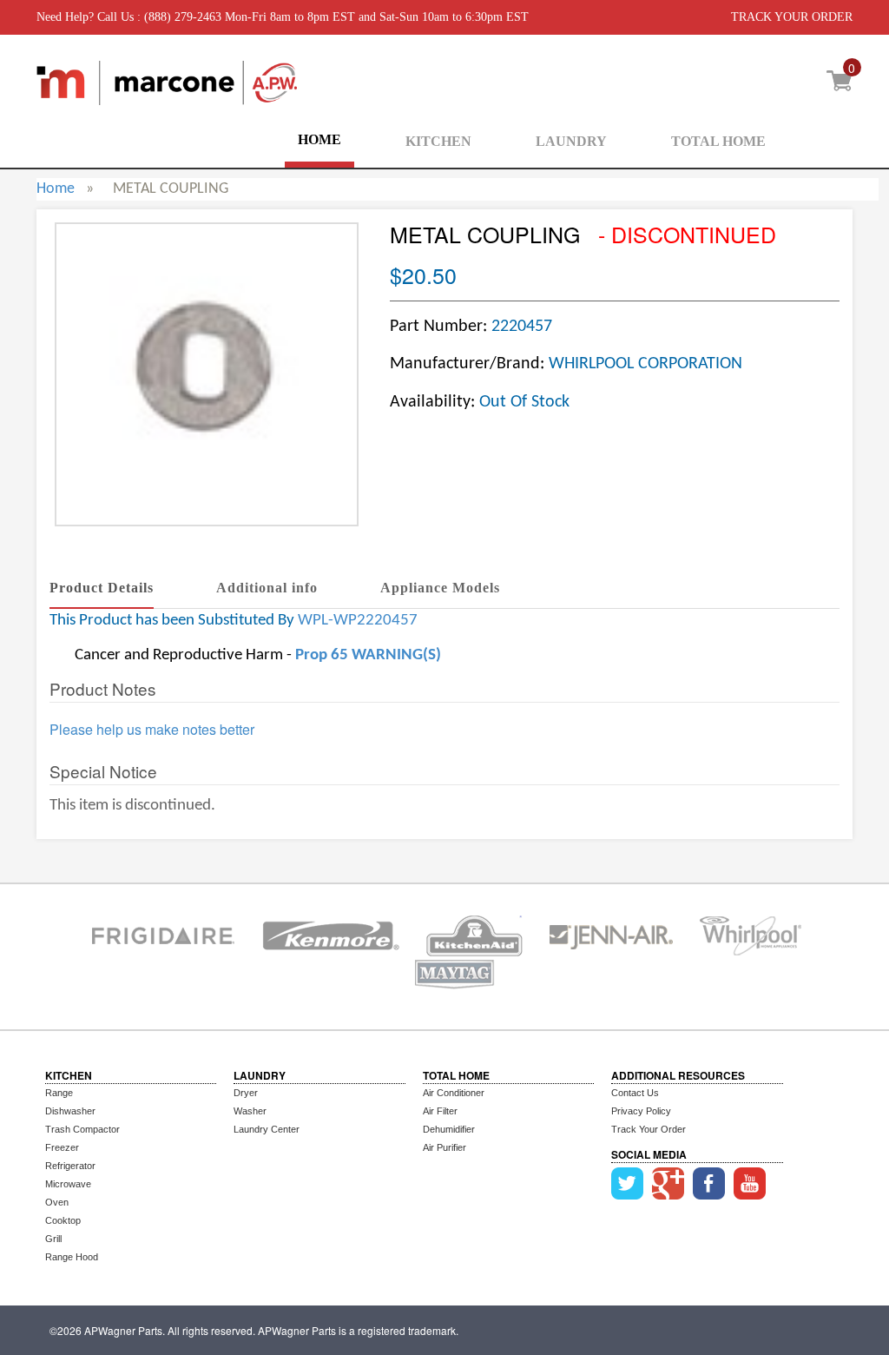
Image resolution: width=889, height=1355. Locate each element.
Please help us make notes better (151, 729)
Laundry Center (267, 1129)
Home (55, 189)
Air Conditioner (453, 1092)
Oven (57, 1202)
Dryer (246, 1092)
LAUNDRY (571, 141)
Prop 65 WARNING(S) (368, 655)
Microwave (68, 1184)
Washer (250, 1111)
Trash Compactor (82, 1129)
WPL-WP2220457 (358, 620)
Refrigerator (70, 1165)
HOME (319, 139)
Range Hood (71, 1257)
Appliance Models (440, 587)
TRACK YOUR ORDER (792, 16)
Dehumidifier (449, 1129)
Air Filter (440, 1111)
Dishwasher (70, 1111)
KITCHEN (438, 141)
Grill (53, 1238)
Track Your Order (648, 1129)
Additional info (267, 587)
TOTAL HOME (718, 141)
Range (59, 1092)
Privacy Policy (641, 1111)
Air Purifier (444, 1147)
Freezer (62, 1147)
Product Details (101, 587)
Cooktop (63, 1220)
